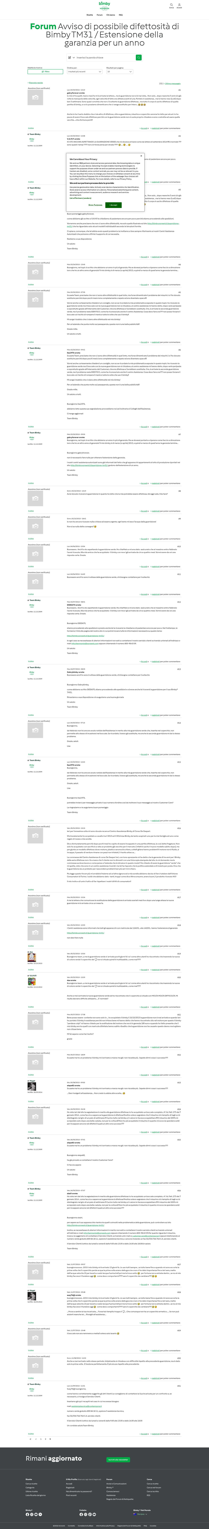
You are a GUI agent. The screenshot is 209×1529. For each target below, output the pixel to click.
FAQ (145, 1526)
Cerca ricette (31, 1484)
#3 (180, 190)
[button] (171, 6)
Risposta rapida (36, 83)
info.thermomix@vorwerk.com (84, 643)
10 (109, 71)
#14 (179, 723)
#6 (180, 350)
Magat (32, 1081)
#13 (179, 669)
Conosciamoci (112, 1491)
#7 (180, 434)
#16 (179, 828)
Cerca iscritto (153, 1491)
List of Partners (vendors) (80, 198)
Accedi (144, 128)
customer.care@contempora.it (146, 1236)
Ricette (29, 1479)
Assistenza (111, 1495)
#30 (179, 1358)
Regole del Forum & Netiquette (119, 1499)
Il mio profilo (83, 1479)
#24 (179, 1109)
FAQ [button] (121, 15)
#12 (179, 602)
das (31, 952)
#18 (179, 925)
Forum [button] (100, 15)
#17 (179, 897)
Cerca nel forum (154, 1487)
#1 (180, 90)
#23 (179, 1082)
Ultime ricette (32, 1491)
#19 (179, 954)
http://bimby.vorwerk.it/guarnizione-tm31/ (89, 465)
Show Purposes (95, 205)
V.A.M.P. (33, 975)
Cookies (153, 1526)
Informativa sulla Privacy (105, 1526)
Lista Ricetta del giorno (36, 1495)
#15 (179, 762)
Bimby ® (109, 1487)
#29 (179, 1330)
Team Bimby (35, 134)
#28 (179, 1292)
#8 (180, 491)
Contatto (71, 1526)
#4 (180, 264)
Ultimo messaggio (173, 83)
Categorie (30, 1487)
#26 (179, 1190)
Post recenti (71, 1495)
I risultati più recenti (76, 71)
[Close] (141, 156)
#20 (179, 977)
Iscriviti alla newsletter (118, 1460)
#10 (179, 546)
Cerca (149, 1479)
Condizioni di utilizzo (85, 1526)
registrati (156, 128)
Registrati (70, 1487)
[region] (105, 182)
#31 (179, 1386)
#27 (179, 1264)
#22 (179, 1055)
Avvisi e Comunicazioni (116, 1484)
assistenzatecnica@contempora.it (86, 1406)
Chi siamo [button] (110, 15)
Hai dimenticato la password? (79, 1491)
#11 (179, 574)
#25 (179, 1140)
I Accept (113, 205)
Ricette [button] (90, 15)
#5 (180, 292)
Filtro (47, 71)
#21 (179, 1015)
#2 (180, 136)
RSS (148, 1495)
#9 (180, 519)
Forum (109, 1479)
